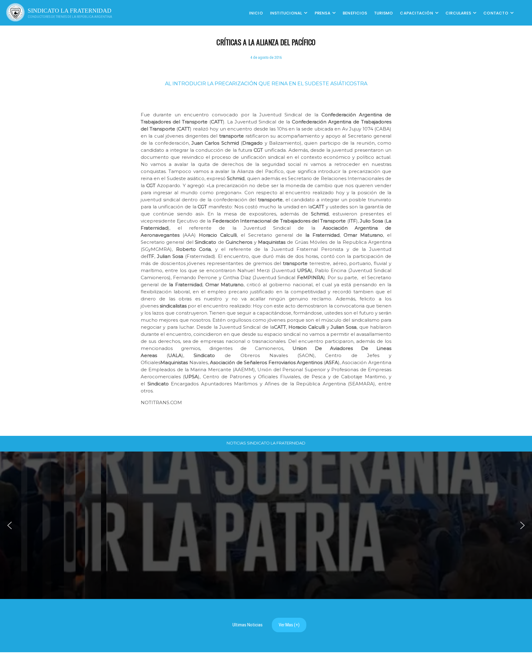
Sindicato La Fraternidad (69, 10)
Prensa (322, 13)
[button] (9, 525)
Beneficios (355, 13)
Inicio (256, 13)
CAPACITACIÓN (416, 13)
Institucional (286, 13)
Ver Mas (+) (289, 625)
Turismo (383, 13)
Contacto (495, 13)
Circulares (458, 13)
